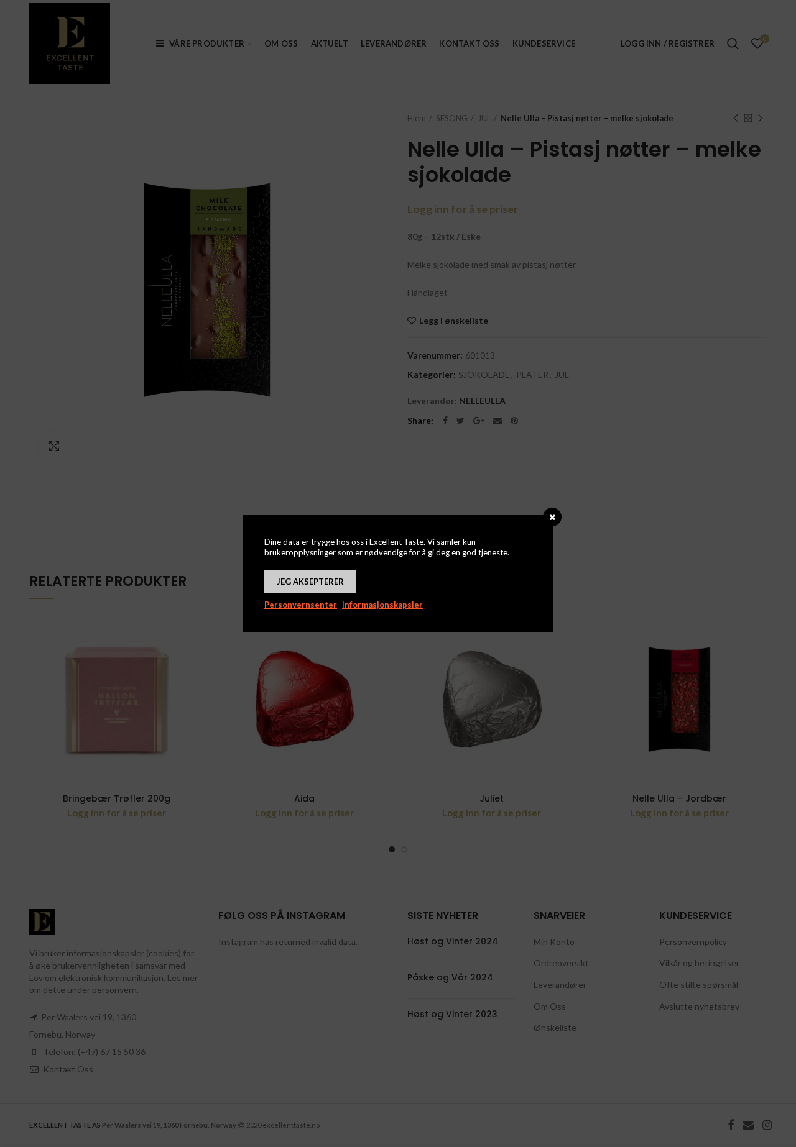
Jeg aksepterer (310, 582)
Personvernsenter (300, 605)
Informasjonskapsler (382, 605)
